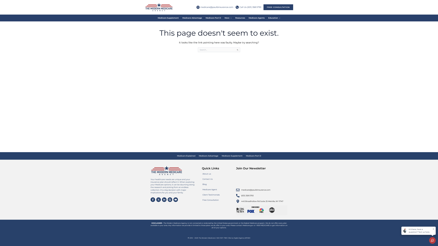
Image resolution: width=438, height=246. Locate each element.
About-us (206, 174)
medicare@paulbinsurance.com (216, 7)
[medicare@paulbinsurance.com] (238, 190)
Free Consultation (210, 200)
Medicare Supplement (232, 156)
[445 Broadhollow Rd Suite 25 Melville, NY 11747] (238, 201)
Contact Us (207, 179)
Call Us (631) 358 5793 (250, 7)
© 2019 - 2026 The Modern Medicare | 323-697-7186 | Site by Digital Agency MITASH (219, 238)
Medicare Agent (209, 189)
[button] (278, 7)
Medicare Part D (253, 156)
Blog (204, 184)
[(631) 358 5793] (238, 195)
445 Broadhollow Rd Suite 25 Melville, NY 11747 (262, 201)
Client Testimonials (211, 195)
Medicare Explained (186, 156)
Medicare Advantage (208, 156)
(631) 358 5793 (247, 196)
